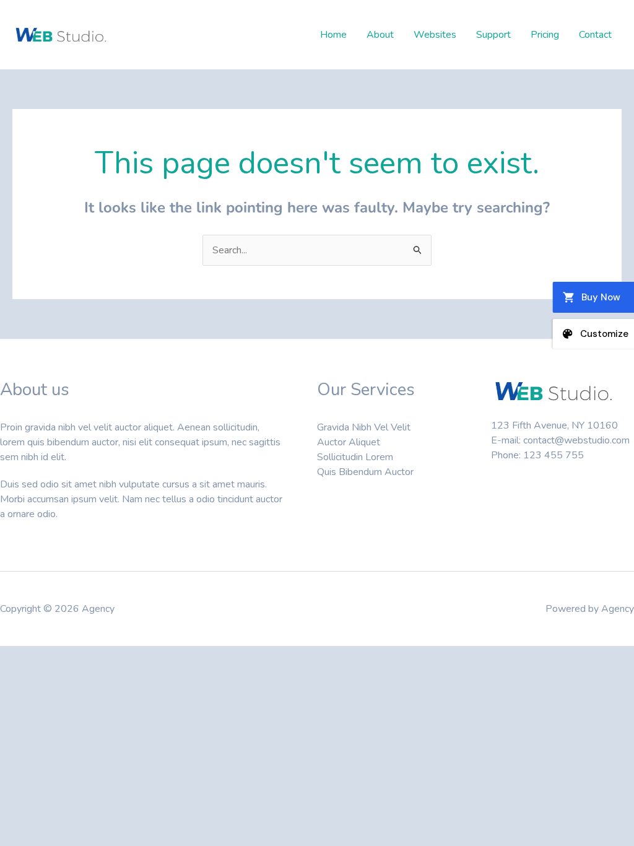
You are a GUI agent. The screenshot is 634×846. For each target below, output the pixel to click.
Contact (595, 34)
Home (333, 34)
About (380, 34)
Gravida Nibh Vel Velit (363, 427)
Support (493, 34)
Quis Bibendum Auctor (365, 472)
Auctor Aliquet (348, 442)
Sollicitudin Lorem (355, 457)
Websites (435, 34)
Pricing (545, 34)
